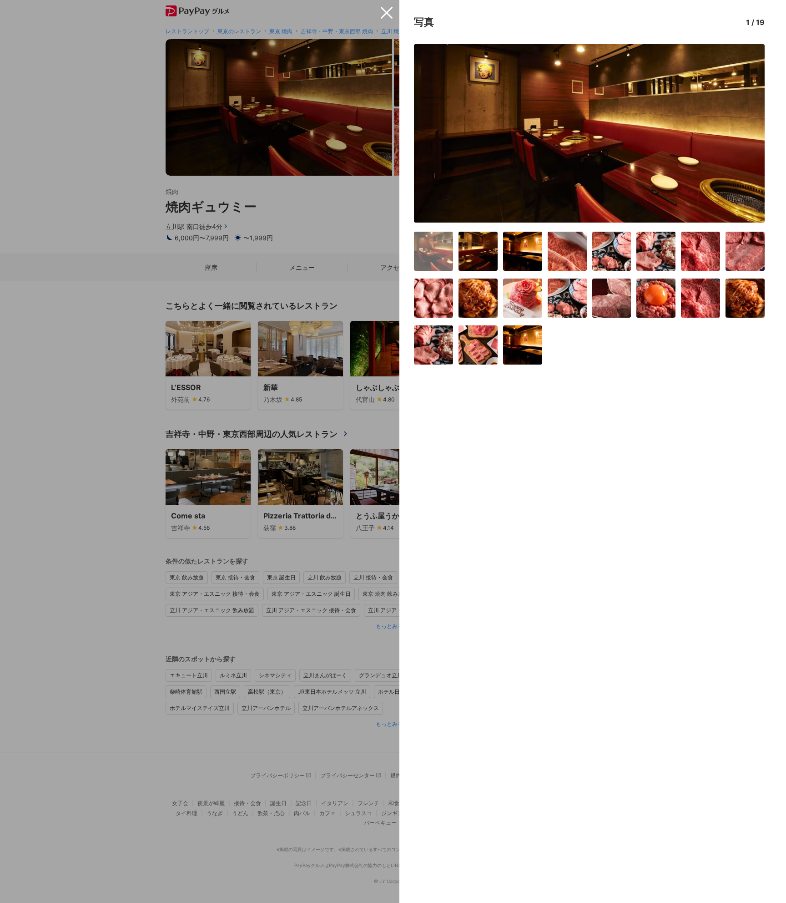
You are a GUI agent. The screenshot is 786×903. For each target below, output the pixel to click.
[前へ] (430, 133)
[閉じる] (386, 12)
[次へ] (748, 133)
